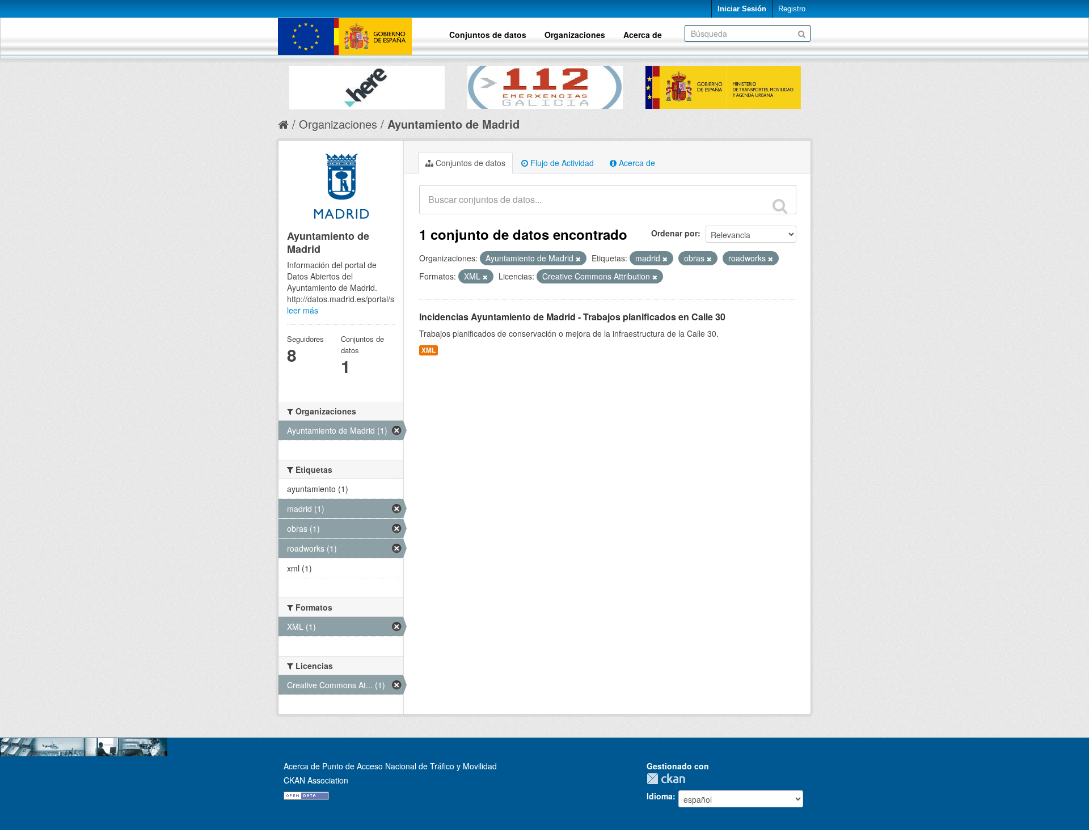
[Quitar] (578, 258)
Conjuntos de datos (487, 34)
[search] (780, 205)
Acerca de (642, 34)
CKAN (669, 779)
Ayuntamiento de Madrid (453, 124)
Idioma (660, 796)
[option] (367, 84)
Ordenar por (674, 233)
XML (428, 350)
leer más (302, 310)
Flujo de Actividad (561, 162)
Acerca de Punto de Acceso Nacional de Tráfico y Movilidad (390, 766)
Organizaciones (574, 34)
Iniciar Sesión (741, 9)
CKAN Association (316, 780)
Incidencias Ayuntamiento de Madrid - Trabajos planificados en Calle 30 (572, 316)
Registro (791, 9)
